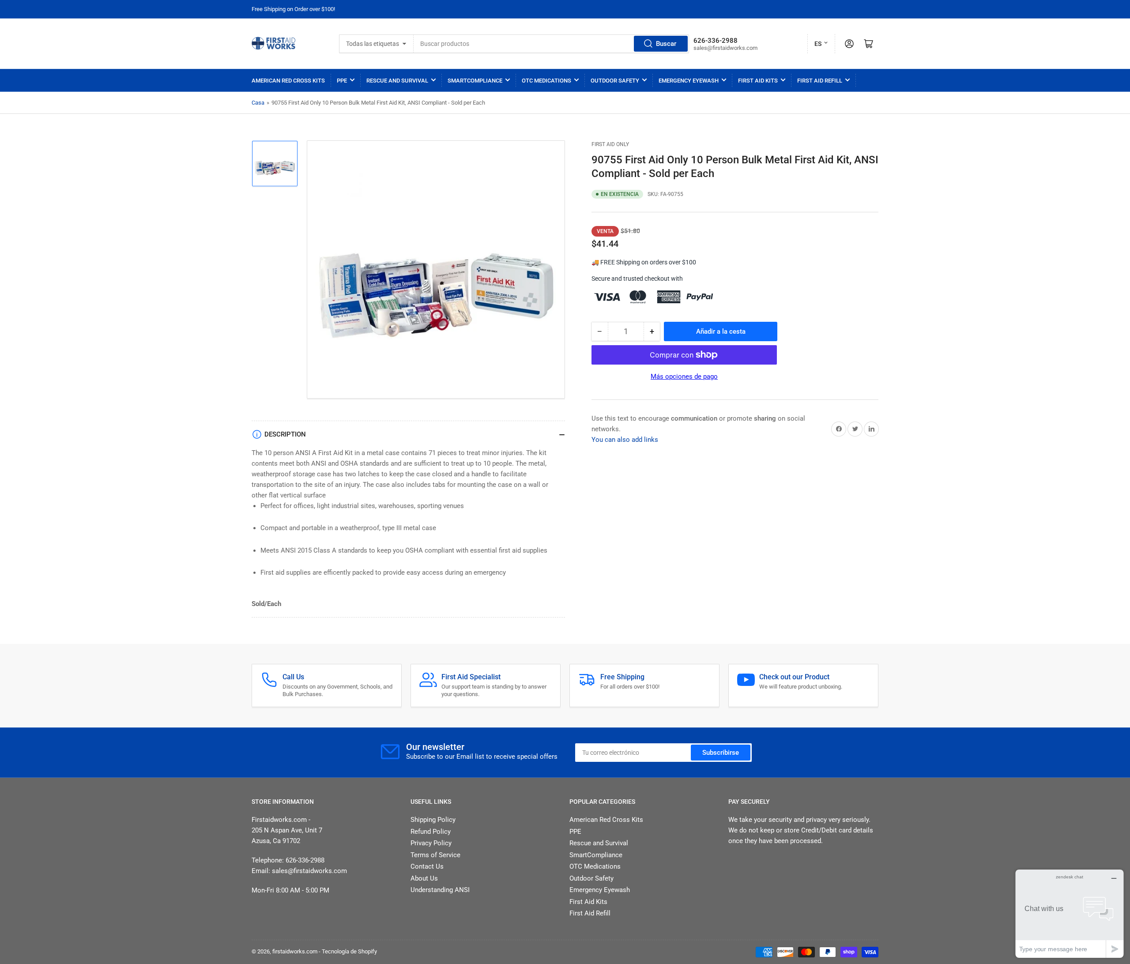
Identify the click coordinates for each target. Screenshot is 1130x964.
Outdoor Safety (615, 80)
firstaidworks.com (294, 951)
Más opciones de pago (684, 376)
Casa (258, 102)
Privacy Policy (431, 843)
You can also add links (624, 440)
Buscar (666, 44)
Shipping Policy (433, 820)
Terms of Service (435, 855)
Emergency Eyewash (689, 80)
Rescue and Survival (397, 80)
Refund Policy (431, 832)
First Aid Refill (819, 80)
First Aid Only (610, 144)
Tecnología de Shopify (349, 951)
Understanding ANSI (440, 890)
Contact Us (427, 866)
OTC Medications (546, 80)
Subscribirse (720, 753)
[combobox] (551, 43)
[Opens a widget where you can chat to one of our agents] (1069, 913)
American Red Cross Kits (288, 80)
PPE (342, 80)
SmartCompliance (475, 80)
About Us (424, 878)
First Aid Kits (758, 80)
